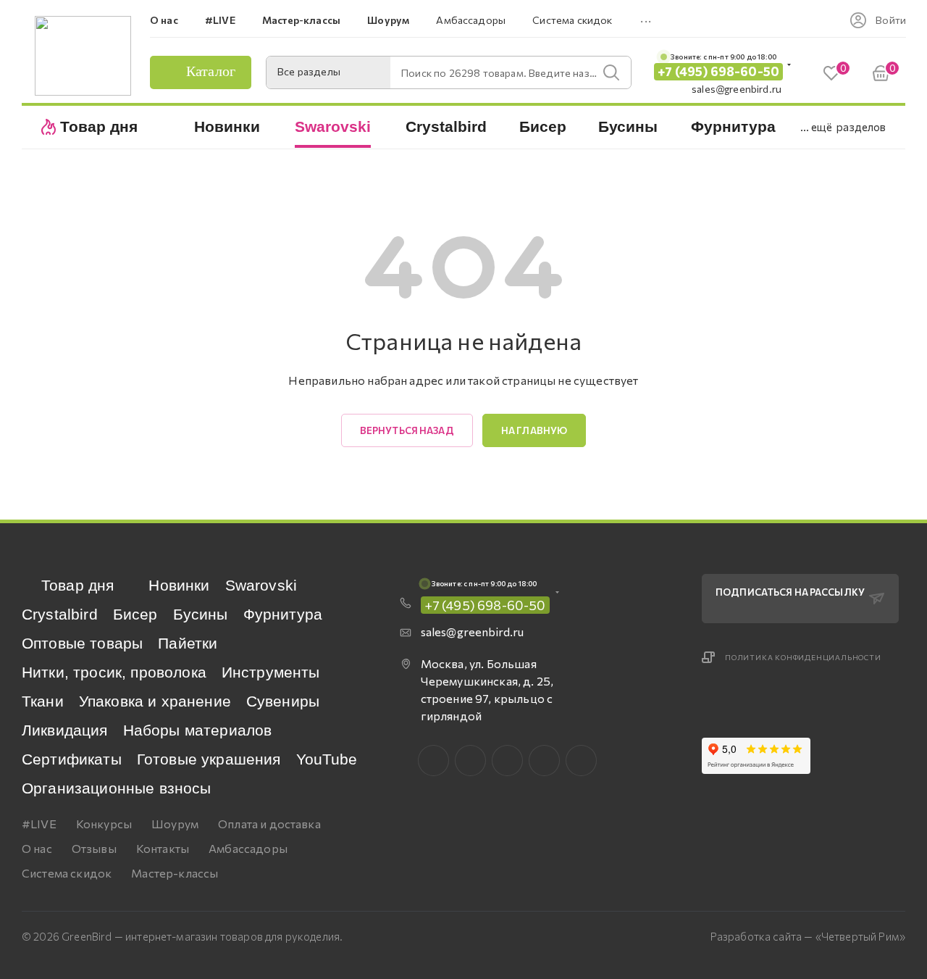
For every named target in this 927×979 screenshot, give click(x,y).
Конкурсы (104, 823)
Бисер (135, 614)
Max (470, 760)
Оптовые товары (82, 643)
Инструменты (271, 672)
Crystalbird (60, 614)
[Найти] (611, 72)
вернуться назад (407, 430)
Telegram (507, 760)
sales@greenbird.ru (736, 89)
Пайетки (187, 643)
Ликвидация (65, 730)
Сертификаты (72, 759)
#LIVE (39, 823)
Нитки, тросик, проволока (114, 672)
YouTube (327, 759)
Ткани (43, 701)
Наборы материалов (197, 730)
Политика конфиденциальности (803, 657)
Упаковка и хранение (155, 701)
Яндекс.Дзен (581, 760)
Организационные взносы (116, 788)
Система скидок (67, 873)
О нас (37, 848)
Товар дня (77, 585)
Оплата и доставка (269, 823)
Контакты (162, 848)
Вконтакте (433, 760)
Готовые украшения (209, 759)
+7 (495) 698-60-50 (718, 71)
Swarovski (261, 585)
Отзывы (94, 848)
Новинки (178, 585)
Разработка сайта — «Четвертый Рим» (807, 936)
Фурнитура (282, 614)
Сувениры (282, 701)
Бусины (200, 614)
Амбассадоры (248, 848)
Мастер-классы (174, 873)
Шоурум (174, 823)
